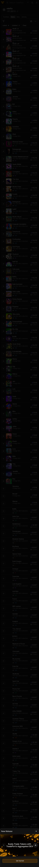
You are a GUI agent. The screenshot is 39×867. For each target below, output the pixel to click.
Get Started (20, 861)
